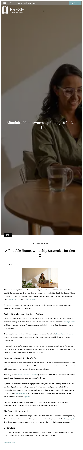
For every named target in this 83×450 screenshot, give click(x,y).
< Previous (7, 442)
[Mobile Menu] (77, 9)
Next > (14, 442)
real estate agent (68, 419)
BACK (8, 235)
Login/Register (75, 3)
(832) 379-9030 (8, 3)
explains (26, 397)
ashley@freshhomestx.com (27, 3)
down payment (69, 322)
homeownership (21, 393)
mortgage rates (14, 299)
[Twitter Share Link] (10, 270)
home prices (31, 299)
